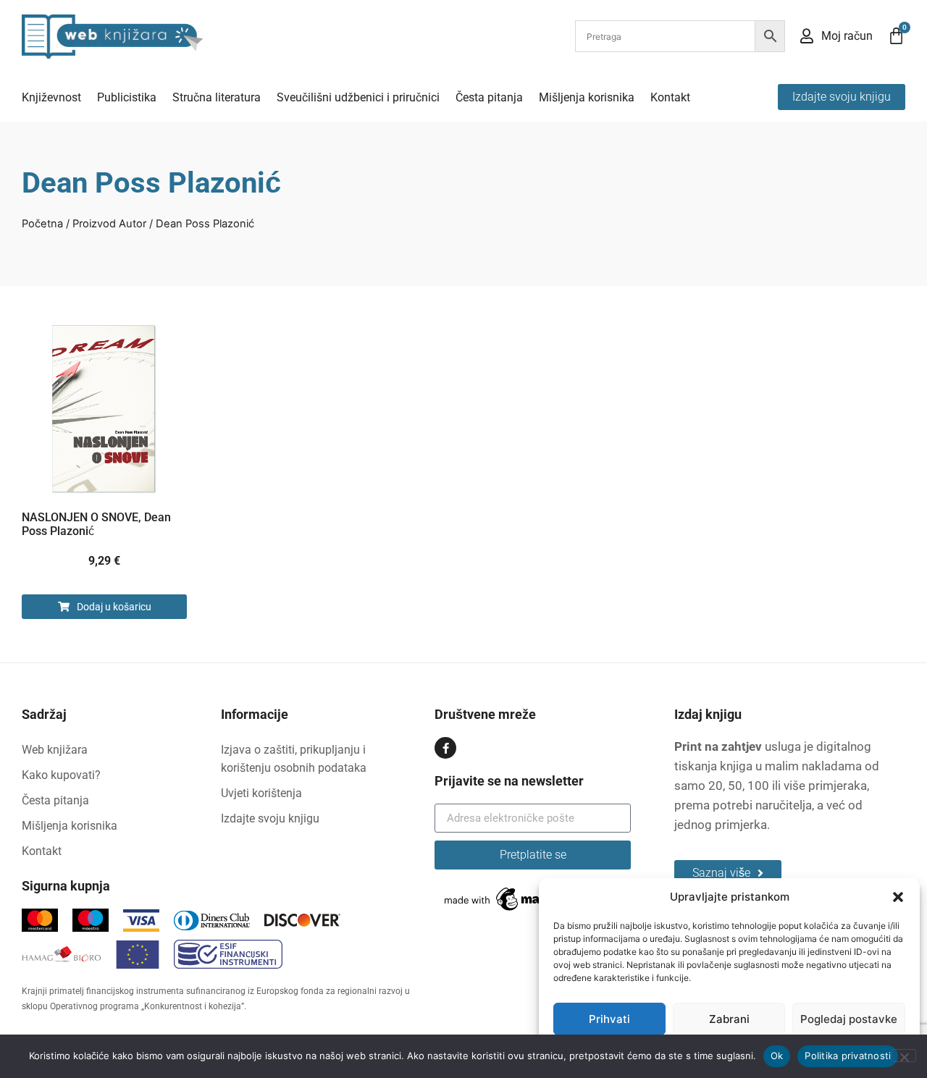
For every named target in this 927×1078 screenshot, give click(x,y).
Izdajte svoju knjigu (270, 818)
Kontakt (670, 97)
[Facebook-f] (445, 748)
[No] (904, 1055)
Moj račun (847, 36)
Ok (777, 1055)
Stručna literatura (216, 97)
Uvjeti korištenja (261, 793)
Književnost (51, 97)
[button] (898, 897)
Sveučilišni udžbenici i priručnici (358, 97)
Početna (42, 223)
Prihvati (609, 1019)
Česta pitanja (489, 97)
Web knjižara (55, 750)
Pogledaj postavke (848, 1019)
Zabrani (729, 1019)
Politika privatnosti (848, 1055)
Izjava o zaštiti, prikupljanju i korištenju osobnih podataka (293, 759)
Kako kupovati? (61, 775)
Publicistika (126, 97)
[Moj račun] (807, 36)
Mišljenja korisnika (586, 97)
